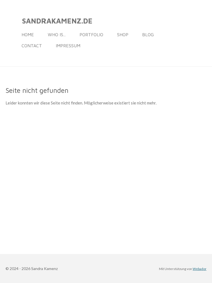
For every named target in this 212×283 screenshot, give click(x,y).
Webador (199, 269)
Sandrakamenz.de (57, 21)
